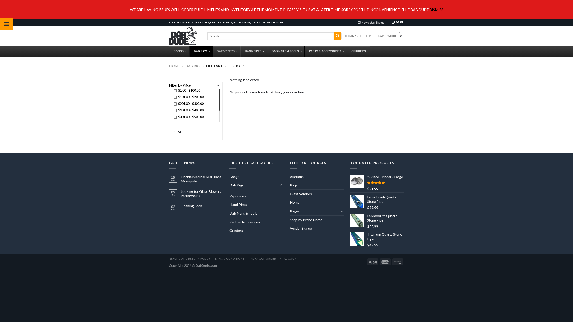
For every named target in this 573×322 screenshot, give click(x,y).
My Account (288, 258)
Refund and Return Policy (190, 258)
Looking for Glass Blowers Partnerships (201, 193)
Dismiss (436, 9)
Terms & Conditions (228, 258)
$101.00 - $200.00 (191, 97)
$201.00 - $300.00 (191, 104)
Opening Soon (191, 206)
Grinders (236, 230)
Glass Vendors (301, 194)
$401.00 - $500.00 (191, 117)
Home (174, 66)
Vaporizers (237, 196)
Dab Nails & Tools (243, 213)
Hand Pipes (238, 204)
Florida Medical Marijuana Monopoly (201, 179)
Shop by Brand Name (306, 220)
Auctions (297, 176)
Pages (294, 211)
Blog (293, 185)
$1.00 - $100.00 (189, 90)
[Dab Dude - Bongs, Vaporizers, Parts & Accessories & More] (185, 36)
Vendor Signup (301, 228)
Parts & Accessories (244, 222)
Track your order (261, 258)
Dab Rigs (193, 66)
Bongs (234, 176)
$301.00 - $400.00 (191, 110)
